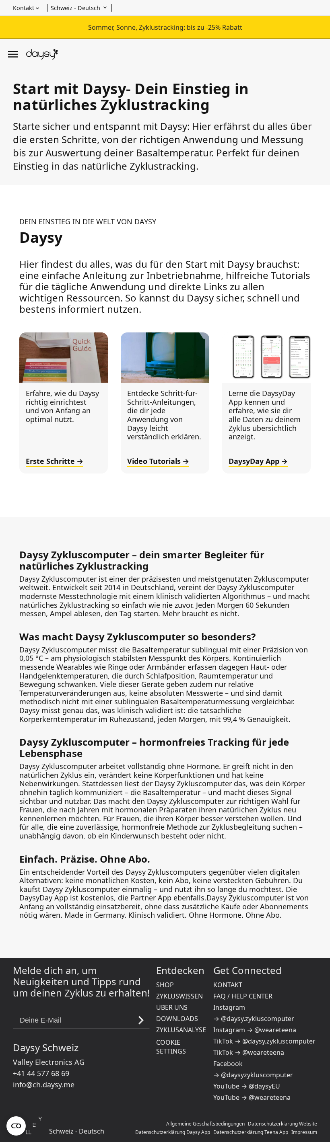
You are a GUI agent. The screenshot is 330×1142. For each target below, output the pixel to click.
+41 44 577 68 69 (41, 1073)
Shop (165, 984)
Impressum (304, 1132)
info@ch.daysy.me (43, 1084)
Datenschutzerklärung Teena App (250, 1132)
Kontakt (227, 984)
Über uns (172, 1007)
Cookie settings (171, 1047)
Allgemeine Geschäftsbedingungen (205, 1123)
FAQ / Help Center (242, 996)
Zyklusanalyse (181, 1029)
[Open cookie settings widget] (16, 1126)
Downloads (177, 1018)
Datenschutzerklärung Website (282, 1123)
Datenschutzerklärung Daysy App (172, 1132)
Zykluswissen (179, 996)
